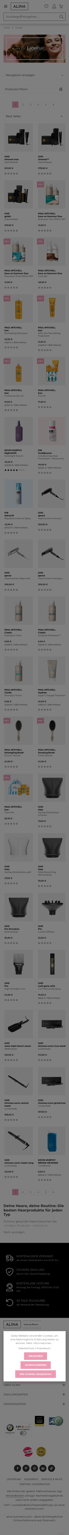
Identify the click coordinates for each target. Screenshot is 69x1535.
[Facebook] (17, 1468)
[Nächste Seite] (53, 104)
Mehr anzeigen (14, 1232)
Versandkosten (15, 1495)
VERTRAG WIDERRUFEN (34, 1484)
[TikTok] (51, 1468)
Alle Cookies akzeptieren (35, 1374)
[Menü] (7, 6)
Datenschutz (26, 1348)
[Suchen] (61, 17)
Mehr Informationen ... (39, 1343)
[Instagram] (34, 1468)
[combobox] (31, 17)
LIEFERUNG (14, 1479)
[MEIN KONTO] (54, 6)
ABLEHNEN (35, 1356)
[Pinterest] (26, 1468)
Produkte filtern (16, 89)
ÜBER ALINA (12, 1385)
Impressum (43, 1348)
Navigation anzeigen (20, 75)
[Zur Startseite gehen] (19, 6)
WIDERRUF (31, 1479)
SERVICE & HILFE (51, 1479)
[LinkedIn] (43, 1468)
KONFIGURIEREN (35, 1365)
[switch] (23, 1433)
